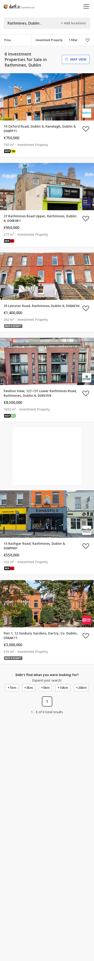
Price (7, 40)
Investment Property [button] (49, 40)
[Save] (87, 40)
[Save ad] (85, 128)
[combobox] (48, 40)
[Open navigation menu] (86, 6)
